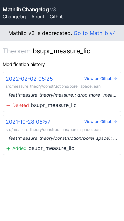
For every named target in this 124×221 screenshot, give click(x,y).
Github (57, 16)
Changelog (14, 16)
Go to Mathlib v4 (95, 33)
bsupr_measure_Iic (63, 91)
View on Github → (100, 78)
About (37, 16)
